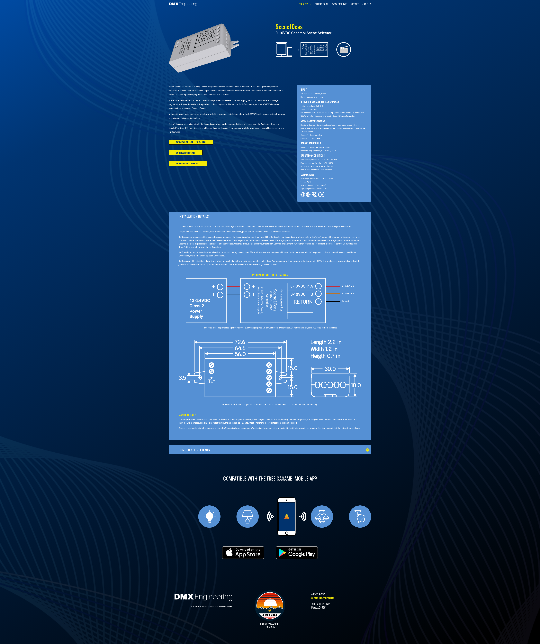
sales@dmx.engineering (322, 598)
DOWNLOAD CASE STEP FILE (188, 163)
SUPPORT (354, 4)
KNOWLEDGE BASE (339, 4)
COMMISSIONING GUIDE (185, 152)
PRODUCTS (303, 4)
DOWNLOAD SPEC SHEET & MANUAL (191, 142)
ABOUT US (366, 4)
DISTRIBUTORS (321, 4)
